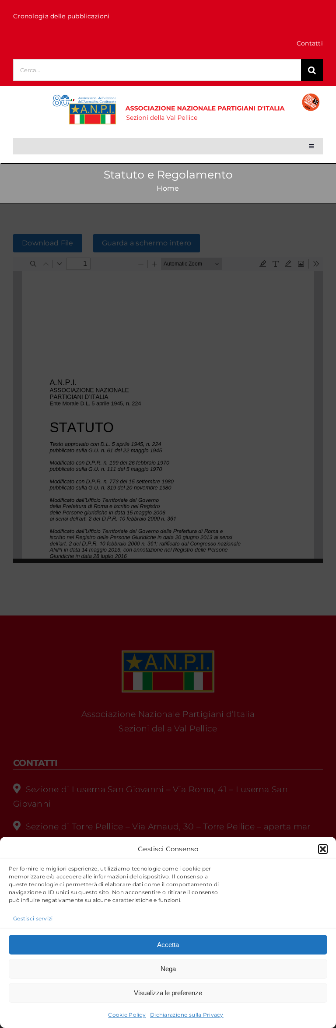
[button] (322, 849)
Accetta (168, 944)
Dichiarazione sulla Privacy (187, 1014)
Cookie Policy (127, 1014)
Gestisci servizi (33, 918)
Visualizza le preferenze (168, 993)
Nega (168, 968)
